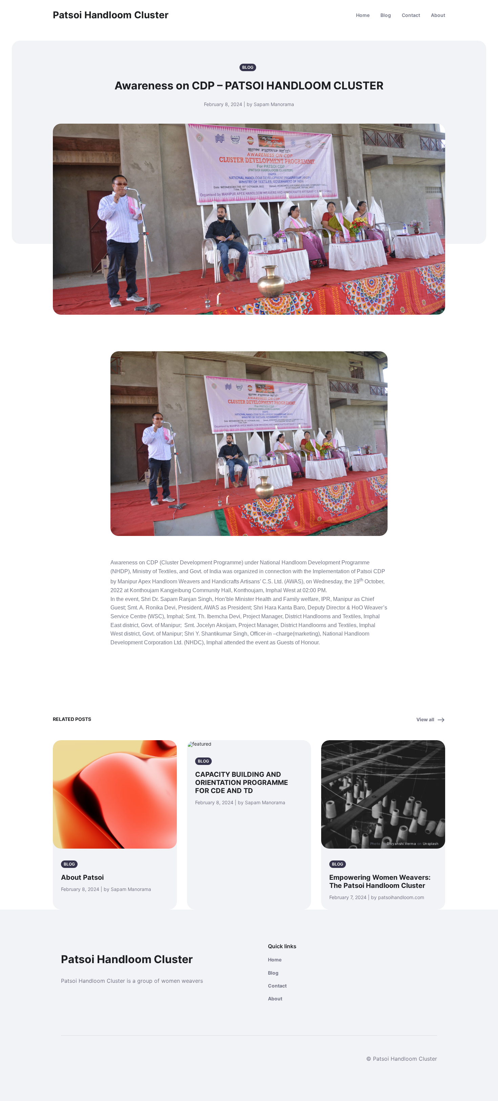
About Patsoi (82, 877)
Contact (411, 15)
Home (363, 15)
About (438, 15)
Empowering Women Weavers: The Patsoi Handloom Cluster (380, 881)
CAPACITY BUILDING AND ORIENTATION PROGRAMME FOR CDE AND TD (241, 782)
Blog (385, 15)
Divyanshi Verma (401, 844)
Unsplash (430, 844)
